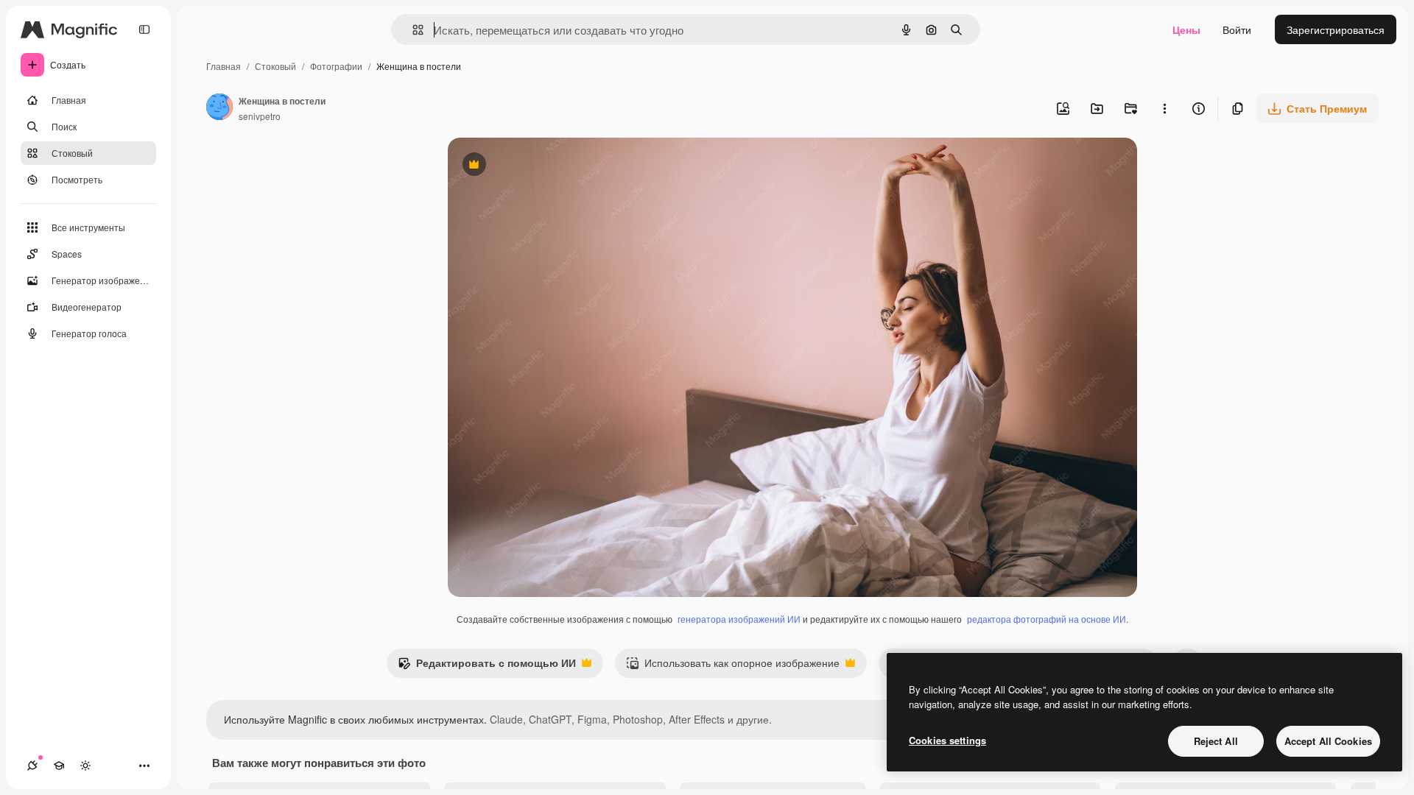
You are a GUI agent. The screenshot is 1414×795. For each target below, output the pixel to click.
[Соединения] (32, 765)
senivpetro (260, 116)
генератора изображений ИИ (739, 618)
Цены (1186, 29)
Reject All (1216, 741)
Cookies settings (947, 740)
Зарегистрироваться (1336, 29)
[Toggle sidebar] (144, 29)
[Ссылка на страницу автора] (219, 108)
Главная (223, 66)
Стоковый (275, 66)
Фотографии (336, 66)
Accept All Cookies (1328, 741)
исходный (546, 166)
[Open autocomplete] (412, 29)
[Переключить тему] (85, 765)
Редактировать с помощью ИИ (487, 666)
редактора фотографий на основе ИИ (1046, 618)
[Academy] (59, 765)
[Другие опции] (1164, 108)
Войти (1237, 29)
